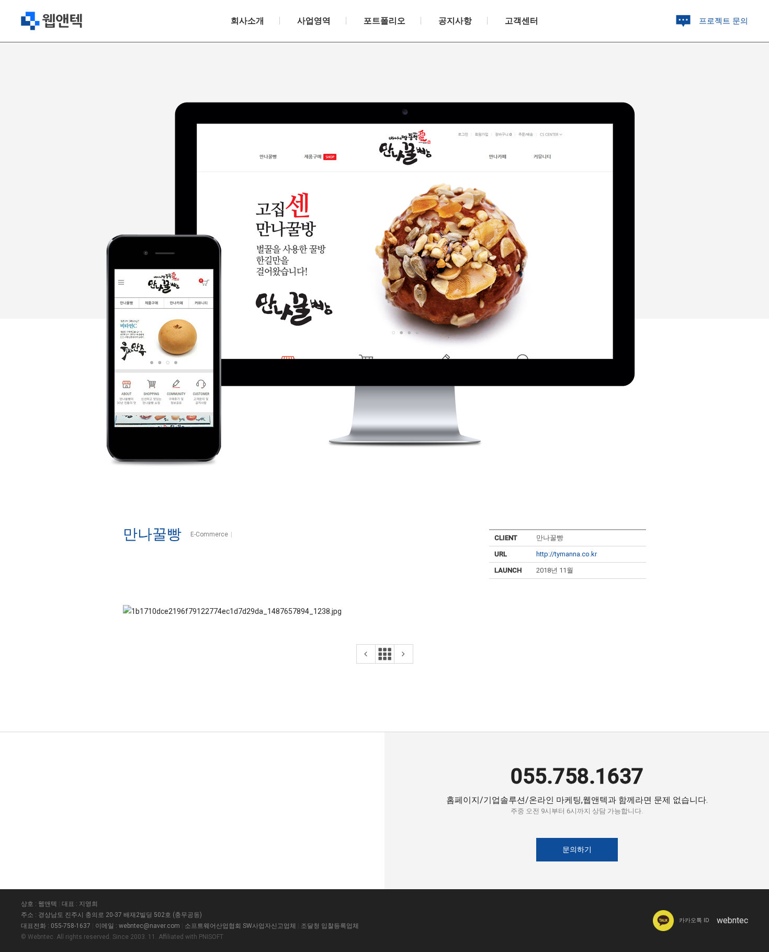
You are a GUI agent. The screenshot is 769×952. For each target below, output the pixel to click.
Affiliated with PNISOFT (191, 936)
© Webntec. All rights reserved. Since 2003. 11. (89, 936)
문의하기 (577, 849)
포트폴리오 (384, 21)
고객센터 (521, 21)
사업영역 (314, 21)
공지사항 (455, 21)
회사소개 (247, 21)
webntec (713, 920)
